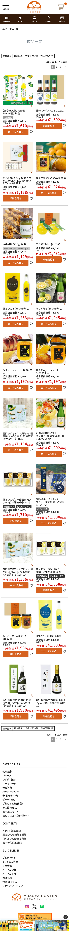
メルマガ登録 (9, 869)
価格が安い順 (31, 55)
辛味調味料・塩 (11, 795)
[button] (65, 67)
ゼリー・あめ (9, 799)
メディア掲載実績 (12, 830)
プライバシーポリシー (14, 885)
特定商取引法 (10, 881)
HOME (4, 29)
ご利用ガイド (9, 857)
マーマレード (9, 783)
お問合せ (7, 865)
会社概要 (7, 877)
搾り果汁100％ (11, 791)
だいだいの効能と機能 (14, 838)
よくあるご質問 (10, 861)
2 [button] (57, 66)
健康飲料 (7, 771)
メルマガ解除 (9, 873)
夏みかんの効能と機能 (14, 834)
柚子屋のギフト (11, 811)
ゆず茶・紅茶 (9, 779)
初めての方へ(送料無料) (16, 815)
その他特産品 (10, 807)
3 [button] (61, 66)
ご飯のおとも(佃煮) (13, 803)
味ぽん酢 (7, 787)
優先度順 (18, 55)
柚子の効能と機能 (12, 842)
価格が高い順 (47, 55)
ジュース (7, 775)
